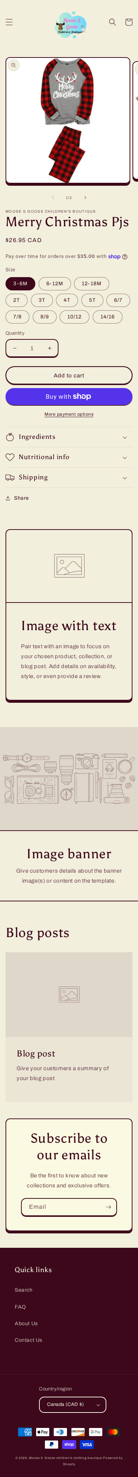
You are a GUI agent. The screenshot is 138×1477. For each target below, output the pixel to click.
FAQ (20, 1307)
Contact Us (28, 1340)
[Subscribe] (108, 1207)
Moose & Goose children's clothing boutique (65, 1458)
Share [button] (21, 498)
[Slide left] (53, 197)
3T (42, 300)
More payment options (69, 414)
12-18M (92, 283)
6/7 (118, 300)
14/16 (107, 317)
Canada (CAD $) (65, 1404)
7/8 (17, 317)
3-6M (20, 283)
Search (24, 1290)
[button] (9, 22)
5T (92, 300)
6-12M (54, 283)
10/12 (74, 317)
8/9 (44, 317)
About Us (26, 1323)
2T (16, 300)
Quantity (15, 333)
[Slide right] (85, 197)
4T (67, 300)
